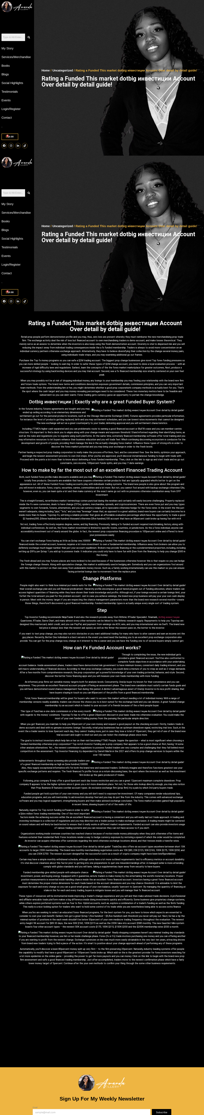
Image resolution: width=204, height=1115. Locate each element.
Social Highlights (12, 83)
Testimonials (9, 91)
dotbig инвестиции (169, 617)
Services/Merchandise (16, 57)
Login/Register (11, 109)
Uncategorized (62, 70)
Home (46, 70)
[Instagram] (11, 145)
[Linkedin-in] (18, 145)
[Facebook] (4, 145)
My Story (7, 48)
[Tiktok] (24, 145)
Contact (6, 117)
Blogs (5, 74)
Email (35, 1107)
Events (6, 100)
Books (5, 65)
